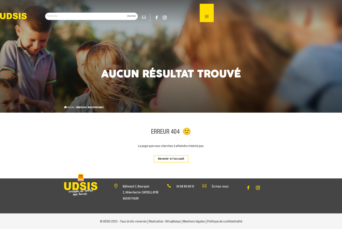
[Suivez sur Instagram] (165, 18)
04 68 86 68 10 (185, 186)
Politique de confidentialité (224, 221)
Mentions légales (194, 221)
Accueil (71, 107)
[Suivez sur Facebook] (157, 18)
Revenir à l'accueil (171, 159)
